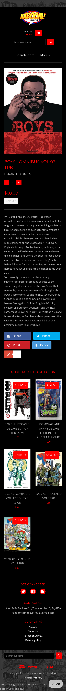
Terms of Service (33, 635)
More (44, 55)
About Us (33, 631)
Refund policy (33, 640)
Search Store (25, 55)
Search (33, 627)
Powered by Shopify (33, 677)
